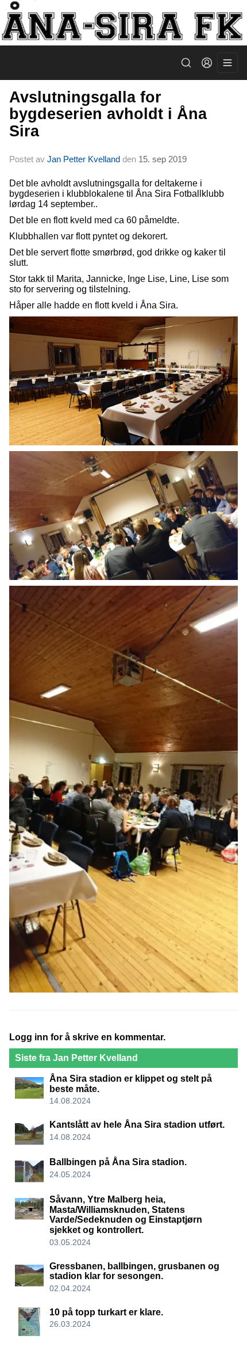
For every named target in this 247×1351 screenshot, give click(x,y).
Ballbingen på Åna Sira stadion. (118, 1162)
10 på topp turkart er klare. (106, 1312)
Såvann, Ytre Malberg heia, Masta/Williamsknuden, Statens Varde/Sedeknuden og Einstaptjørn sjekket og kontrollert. (125, 1214)
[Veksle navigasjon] (227, 62)
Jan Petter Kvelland (83, 159)
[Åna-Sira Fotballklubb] (123, 22)
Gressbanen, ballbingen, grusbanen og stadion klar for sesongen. (134, 1271)
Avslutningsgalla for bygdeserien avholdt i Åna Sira (108, 114)
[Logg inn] (206, 62)
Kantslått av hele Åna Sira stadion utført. (137, 1124)
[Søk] (186, 62)
